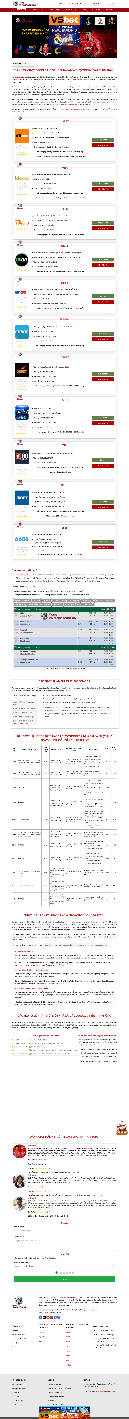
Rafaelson (31, 1148)
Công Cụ (84, 10)
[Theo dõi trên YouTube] (51, 1317)
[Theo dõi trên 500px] (55, 1317)
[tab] (25, 697)
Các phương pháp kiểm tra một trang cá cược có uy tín (73, 109)
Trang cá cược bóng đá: (22, 1262)
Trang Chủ (21, 10)
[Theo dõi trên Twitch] (58, 1317)
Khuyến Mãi (96, 10)
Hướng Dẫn (71, 10)
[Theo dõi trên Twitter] (40, 1317)
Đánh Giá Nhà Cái (37, 10)
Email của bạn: (19, 1226)
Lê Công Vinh (32, 1201)
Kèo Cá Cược (55, 10)
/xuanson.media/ (41, 1159)
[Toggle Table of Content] (29, 63)
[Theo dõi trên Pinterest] (48, 1317)
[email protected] (39, 1187)
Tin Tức (109, 10)
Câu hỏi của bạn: (20, 1236)
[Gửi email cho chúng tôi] (44, 1317)
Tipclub (41, 1337)
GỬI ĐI (64, 1279)
